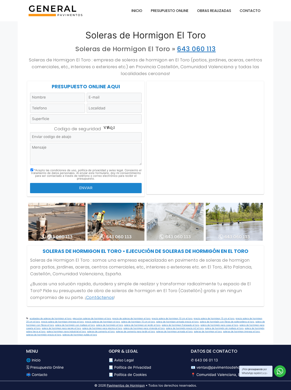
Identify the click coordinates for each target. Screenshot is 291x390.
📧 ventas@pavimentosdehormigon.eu (224, 367)
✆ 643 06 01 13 (204, 360)
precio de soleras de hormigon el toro (131, 318)
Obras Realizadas (214, 10)
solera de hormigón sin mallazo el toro (224, 328)
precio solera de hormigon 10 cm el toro (172, 318)
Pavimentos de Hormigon (126, 385)
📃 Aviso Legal (121, 360)
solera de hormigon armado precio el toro (177, 321)
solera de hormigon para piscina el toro (102, 328)
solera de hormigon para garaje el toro (61, 328)
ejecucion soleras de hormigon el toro (92, 318)
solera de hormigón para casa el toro (219, 325)
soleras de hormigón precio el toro (43, 334)
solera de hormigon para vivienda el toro (144, 328)
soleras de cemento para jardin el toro (135, 331)
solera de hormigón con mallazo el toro (75, 325)
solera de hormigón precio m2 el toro (185, 328)
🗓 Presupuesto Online (45, 367)
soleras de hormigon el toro (208, 331)
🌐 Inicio (33, 360)
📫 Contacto (36, 375)
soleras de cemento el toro (101, 331)
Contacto (250, 10)
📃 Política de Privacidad (130, 367)
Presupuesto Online (170, 10)
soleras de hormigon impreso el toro (241, 331)
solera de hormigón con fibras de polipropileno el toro (227, 321)
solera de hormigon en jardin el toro (142, 325)
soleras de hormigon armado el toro (174, 331)
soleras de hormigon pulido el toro (79, 334)
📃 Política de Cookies (128, 375)
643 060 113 (196, 49)
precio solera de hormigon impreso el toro (62, 321)
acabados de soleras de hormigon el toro (50, 318)
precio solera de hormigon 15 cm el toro (214, 318)
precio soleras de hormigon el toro (102, 321)
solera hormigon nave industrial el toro (66, 331)
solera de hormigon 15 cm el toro (138, 321)
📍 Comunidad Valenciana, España (221, 375)
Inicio (136, 10)
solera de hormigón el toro (109, 325)
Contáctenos (100, 297)
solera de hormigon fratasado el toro (180, 325)
